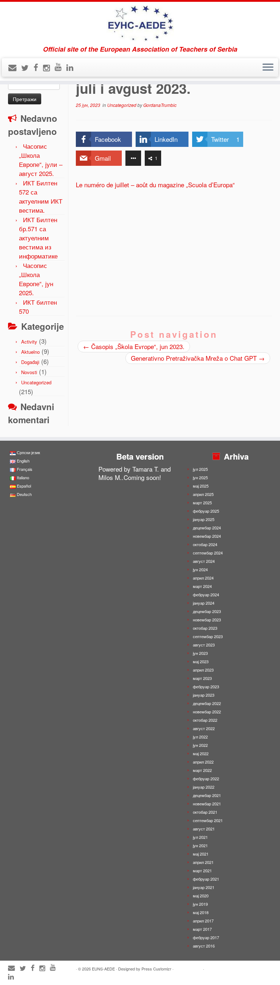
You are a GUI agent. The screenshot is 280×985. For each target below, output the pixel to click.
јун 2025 (200, 477)
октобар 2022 (205, 720)
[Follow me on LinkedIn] (72, 67)
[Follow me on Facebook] (38, 67)
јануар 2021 (203, 887)
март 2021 (202, 870)
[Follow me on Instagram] (49, 67)
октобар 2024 (205, 544)
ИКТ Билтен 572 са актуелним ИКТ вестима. (40, 196)
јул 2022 (200, 737)
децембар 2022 (207, 703)
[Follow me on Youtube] (60, 66)
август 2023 (204, 645)
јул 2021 (200, 837)
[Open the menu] (267, 67)
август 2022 (204, 728)
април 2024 (203, 578)
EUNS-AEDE (103, 969)
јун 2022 (200, 745)
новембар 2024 (207, 536)
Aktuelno (30, 351)
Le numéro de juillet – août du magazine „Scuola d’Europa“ (155, 184)
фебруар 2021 (206, 879)
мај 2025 (201, 486)
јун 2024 (200, 569)
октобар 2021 (205, 812)
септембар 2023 (208, 636)
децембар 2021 (207, 795)
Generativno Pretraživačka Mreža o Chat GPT (198, 358)
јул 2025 (200, 469)
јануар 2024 (203, 603)
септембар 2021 (208, 820)
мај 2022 (201, 753)
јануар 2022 (203, 787)
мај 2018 (201, 912)
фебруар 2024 (206, 594)
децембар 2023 (207, 611)
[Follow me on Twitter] (27, 67)
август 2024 (204, 561)
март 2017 (202, 929)
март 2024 (202, 586)
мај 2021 (201, 854)
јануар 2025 (203, 519)
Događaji (30, 362)
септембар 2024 (208, 553)
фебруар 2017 (206, 937)
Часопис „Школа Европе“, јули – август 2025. (40, 159)
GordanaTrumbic (159, 105)
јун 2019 (200, 904)
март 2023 (202, 678)
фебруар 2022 (206, 778)
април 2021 (203, 862)
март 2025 (202, 502)
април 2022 (203, 762)
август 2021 (204, 829)
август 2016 (204, 946)
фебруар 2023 (206, 686)
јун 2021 (200, 845)
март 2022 (202, 770)
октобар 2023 (205, 628)
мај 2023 (201, 661)
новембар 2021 (207, 803)
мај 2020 (201, 895)
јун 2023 (200, 653)
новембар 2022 (207, 711)
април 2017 (203, 921)
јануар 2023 (203, 695)
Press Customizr (156, 969)
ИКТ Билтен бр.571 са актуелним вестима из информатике (38, 237)
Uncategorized (36, 382)
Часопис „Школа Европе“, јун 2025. (36, 279)
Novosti (29, 372)
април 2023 (203, 670)
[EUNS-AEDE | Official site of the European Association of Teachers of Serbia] (140, 23)
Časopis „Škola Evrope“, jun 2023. (133, 346)
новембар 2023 (207, 619)
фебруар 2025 (206, 511)
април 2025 (203, 494)
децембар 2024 (207, 527)
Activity (29, 341)
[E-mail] (14, 67)
